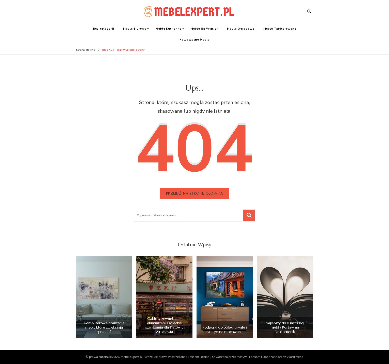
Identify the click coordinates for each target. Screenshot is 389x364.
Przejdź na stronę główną (194, 193)
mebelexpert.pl (132, 357)
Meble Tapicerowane (279, 29)
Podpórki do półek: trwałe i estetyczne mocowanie (225, 329)
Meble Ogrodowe (240, 29)
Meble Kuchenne (168, 29)
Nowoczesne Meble (194, 40)
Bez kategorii (103, 29)
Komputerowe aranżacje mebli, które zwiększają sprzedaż (104, 327)
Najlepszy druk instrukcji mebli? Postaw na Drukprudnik (285, 327)
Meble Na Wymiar (204, 29)
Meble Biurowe (134, 29)
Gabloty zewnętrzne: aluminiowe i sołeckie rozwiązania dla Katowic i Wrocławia (164, 325)
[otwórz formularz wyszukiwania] (309, 12)
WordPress (295, 357)
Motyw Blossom (248, 357)
